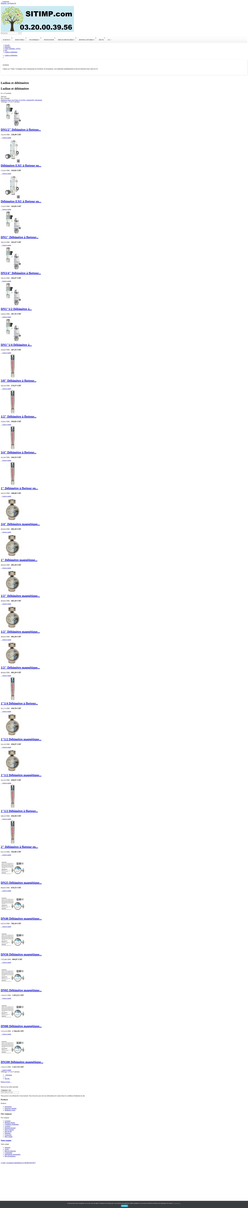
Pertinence (4, 100)
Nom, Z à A (19, 100)
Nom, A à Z (11, 100)
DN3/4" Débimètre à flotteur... (21, 273)
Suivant (7, 1078)
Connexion (8, 1135)
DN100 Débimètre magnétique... (22, 1062)
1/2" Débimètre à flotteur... (18, 416)
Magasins (7, 1133)
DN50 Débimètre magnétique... (21, 954)
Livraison (7, 1121)
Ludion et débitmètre (11, 55)
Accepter (124, 1206)
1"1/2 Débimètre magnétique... (21, 739)
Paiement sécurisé (10, 1128)
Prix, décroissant (37, 100)
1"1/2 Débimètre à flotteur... (19, 811)
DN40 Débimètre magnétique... (21, 918)
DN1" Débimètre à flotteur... (19, 237)
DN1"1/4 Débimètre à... (16, 344)
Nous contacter (9, 1129)
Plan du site (8, 1131)
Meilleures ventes (10, 1110)
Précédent (8, 1075)
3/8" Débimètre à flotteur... (18, 380)
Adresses (7, 1147)
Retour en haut (6, 1082)
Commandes (8, 1153)
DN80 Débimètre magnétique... (21, 1026)
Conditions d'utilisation (12, 1124)
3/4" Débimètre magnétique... (20, 524)
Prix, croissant (27, 100)
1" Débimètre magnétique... (19, 560)
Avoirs (7, 1149)
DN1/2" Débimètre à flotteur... (21, 129)
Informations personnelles (12, 1154)
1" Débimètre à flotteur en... (19, 488)
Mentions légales (10, 1122)
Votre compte (6, 1140)
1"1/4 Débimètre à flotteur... (19, 703)
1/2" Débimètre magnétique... (20, 596)
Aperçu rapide (6, 137)
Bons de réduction (10, 1151)
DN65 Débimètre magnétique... (21, 990)
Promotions (8, 1106)
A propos (7, 1126)
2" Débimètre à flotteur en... (19, 847)
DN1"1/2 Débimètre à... (16, 309)
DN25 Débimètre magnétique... (21, 882)
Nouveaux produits (10, 1108)
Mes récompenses (10, 1156)
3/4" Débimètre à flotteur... (18, 452)
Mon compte (8, 1136)
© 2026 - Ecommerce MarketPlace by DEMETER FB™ (18, 1163)
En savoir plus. (177, 1203)
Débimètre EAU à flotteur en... (21, 165)
